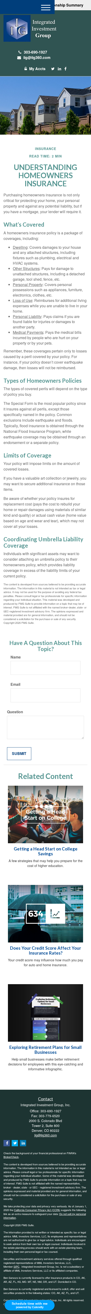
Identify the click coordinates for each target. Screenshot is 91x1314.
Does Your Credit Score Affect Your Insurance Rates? (45, 950)
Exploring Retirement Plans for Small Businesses (45, 1050)
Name (15, 657)
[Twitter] (53, 69)
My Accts (37, 68)
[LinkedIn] (59, 69)
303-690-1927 (35, 52)
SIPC (16, 1266)
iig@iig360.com (36, 57)
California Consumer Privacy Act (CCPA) (37, 1210)
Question (15, 711)
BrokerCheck (11, 1157)
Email (15, 684)
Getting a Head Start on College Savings (45, 851)
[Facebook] (65, 69)
